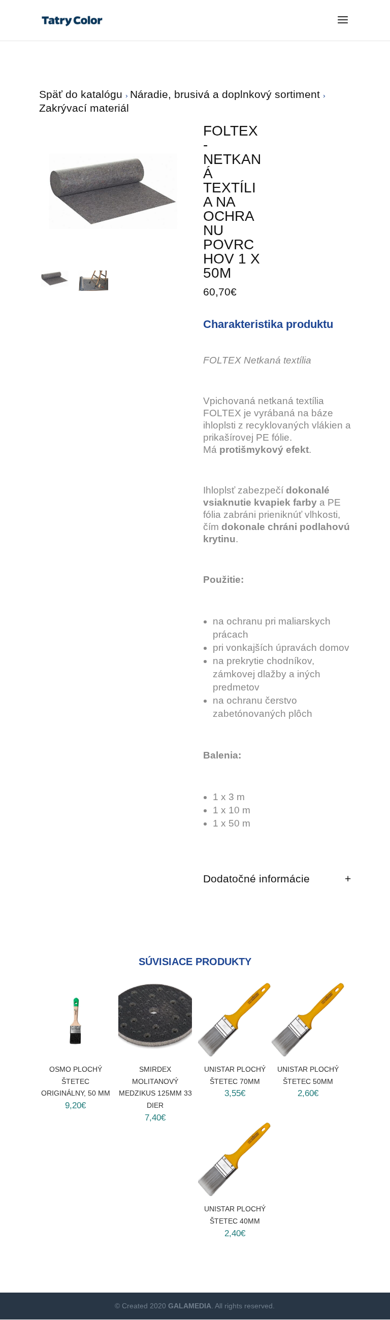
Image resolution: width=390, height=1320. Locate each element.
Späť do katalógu (82, 94)
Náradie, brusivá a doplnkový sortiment (226, 94)
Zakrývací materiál (84, 108)
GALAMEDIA (189, 1306)
